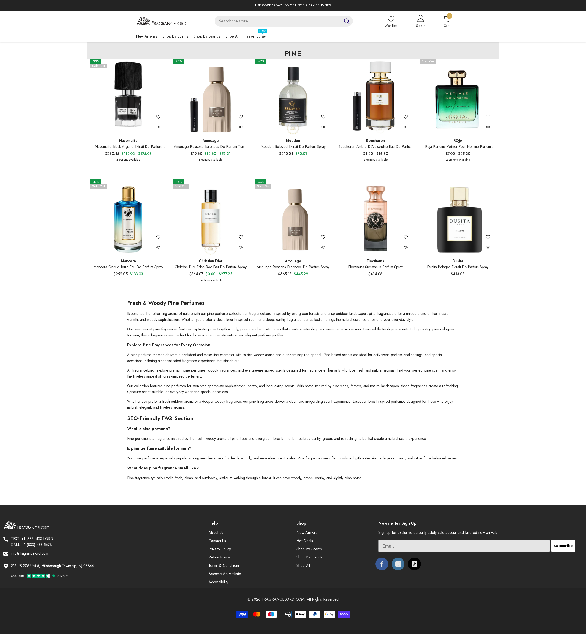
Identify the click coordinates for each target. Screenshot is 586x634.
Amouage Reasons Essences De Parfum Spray (293, 267)
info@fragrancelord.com (29, 553)
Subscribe (563, 545)
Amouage (211, 140)
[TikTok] (414, 564)
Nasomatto (128, 140)
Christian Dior (210, 261)
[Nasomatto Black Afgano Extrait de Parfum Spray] (128, 97)
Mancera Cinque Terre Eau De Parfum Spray (128, 267)
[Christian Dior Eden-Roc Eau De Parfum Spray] (210, 217)
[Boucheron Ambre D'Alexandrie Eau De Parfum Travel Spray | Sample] (375, 97)
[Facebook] (381, 564)
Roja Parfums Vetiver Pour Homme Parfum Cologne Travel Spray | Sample (458, 147)
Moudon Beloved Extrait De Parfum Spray (293, 146)
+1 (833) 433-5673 (37, 544)
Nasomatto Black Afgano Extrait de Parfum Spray (128, 147)
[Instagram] (398, 564)
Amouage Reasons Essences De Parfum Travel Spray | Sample (210, 147)
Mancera (128, 261)
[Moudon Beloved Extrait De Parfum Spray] (293, 97)
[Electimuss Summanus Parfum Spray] (375, 217)
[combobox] (278, 21)
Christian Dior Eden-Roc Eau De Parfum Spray (211, 267)
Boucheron (375, 140)
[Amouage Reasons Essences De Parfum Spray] (293, 217)
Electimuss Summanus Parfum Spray (375, 267)
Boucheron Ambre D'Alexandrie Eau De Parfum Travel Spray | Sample (375, 147)
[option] (293, 5)
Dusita (458, 261)
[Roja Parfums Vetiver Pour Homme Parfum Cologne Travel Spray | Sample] (458, 97)
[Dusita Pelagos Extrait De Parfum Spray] (458, 217)
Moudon (293, 140)
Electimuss (375, 261)
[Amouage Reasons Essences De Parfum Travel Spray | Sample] (210, 97)
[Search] (284, 21)
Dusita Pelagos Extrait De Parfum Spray (457, 267)
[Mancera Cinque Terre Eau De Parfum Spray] (128, 217)
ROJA (457, 140)
